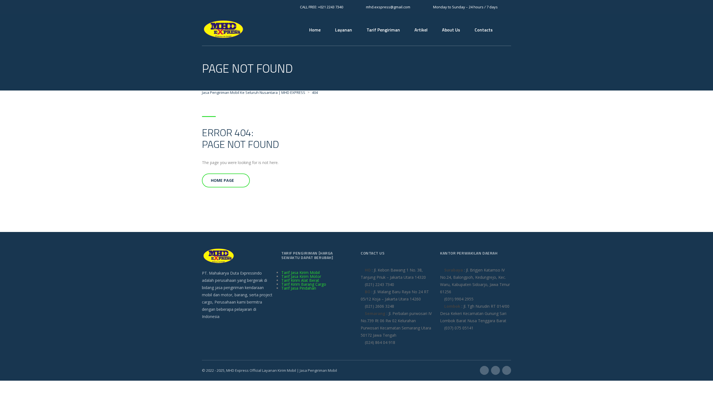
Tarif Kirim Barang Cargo (303, 284)
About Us (451, 29)
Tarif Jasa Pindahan (298, 288)
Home (315, 29)
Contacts (484, 29)
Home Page (222, 180)
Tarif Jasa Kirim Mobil (300, 272)
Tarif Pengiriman (383, 29)
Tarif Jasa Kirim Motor (301, 276)
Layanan (343, 29)
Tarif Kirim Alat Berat (300, 280)
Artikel (421, 29)
